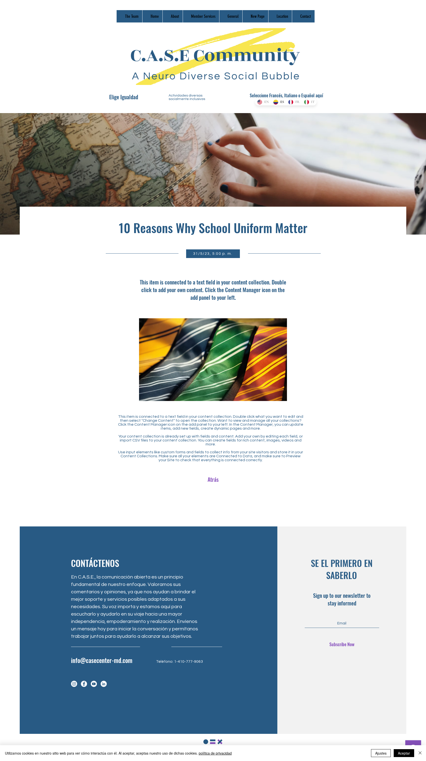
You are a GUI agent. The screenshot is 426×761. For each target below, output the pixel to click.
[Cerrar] (420, 753)
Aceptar (404, 753)
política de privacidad (215, 753)
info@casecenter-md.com (101, 660)
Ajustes (381, 753)
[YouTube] (94, 684)
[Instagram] (74, 684)
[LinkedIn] (104, 684)
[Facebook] (84, 684)
